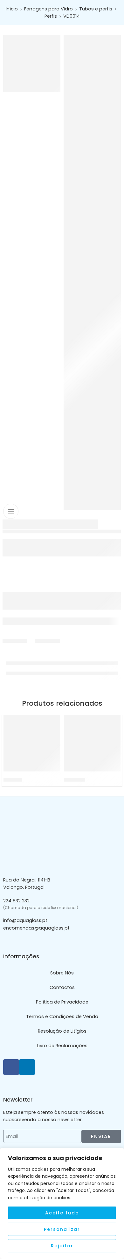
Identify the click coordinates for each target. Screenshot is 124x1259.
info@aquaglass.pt (25, 920)
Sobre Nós (62, 973)
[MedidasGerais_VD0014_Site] (92, 272)
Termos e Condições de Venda (62, 1016)
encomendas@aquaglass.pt (36, 928)
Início (12, 9)
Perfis (51, 16)
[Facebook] (11, 1067)
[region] (62, 1203)
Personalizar (62, 1229)
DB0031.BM (74, 779)
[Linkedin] (27, 1067)
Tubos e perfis (95, 9)
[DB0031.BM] (92, 743)
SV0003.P (12, 779)
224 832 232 (16, 901)
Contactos (62, 987)
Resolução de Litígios (62, 1031)
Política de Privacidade (62, 1002)
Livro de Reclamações (62, 1045)
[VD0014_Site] (31, 63)
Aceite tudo (62, 1213)
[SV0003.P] (31, 743)
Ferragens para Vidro (48, 9)
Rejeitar (62, 1246)
